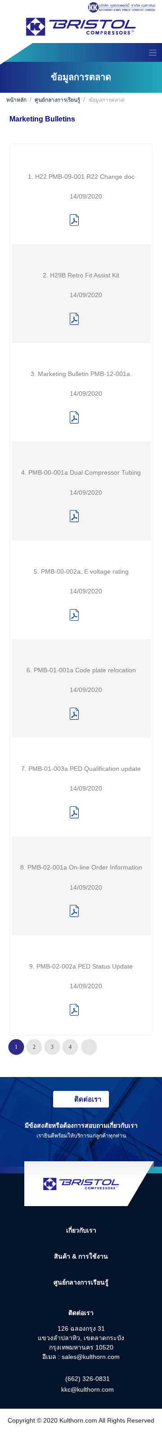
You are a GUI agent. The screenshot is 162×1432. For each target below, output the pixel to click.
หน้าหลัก (16, 100)
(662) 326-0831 (87, 1378)
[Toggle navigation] (153, 52)
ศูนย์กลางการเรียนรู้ (57, 100)
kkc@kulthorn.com (87, 1389)
